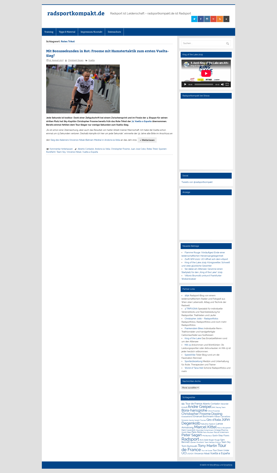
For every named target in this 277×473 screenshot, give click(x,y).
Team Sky (61, 152)
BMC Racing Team (218, 407)
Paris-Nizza (197, 432)
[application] (206, 73)
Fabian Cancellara (222, 416)
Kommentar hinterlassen (61, 149)
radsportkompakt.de (75, 13)
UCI (184, 453)
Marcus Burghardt (224, 428)
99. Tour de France (191, 403)
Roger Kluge (214, 440)
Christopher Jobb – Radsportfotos (201, 318)
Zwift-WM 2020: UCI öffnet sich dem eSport (206, 259)
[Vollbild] (227, 84)
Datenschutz (114, 31)
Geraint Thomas (200, 420)
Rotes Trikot (152, 149)
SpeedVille (190, 355)
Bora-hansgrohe (194, 410)
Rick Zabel (204, 440)
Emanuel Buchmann (203, 416)
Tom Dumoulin (189, 446)
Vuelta (91, 60)
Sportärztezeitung (193, 361)
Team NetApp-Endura (213, 442)
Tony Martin (207, 446)
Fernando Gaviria (187, 420)
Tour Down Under (221, 450)
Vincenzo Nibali (74, 152)
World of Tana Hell (194, 368)
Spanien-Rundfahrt (197, 442)
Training (48, 31)
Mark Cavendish (188, 430)
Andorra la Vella (102, 149)
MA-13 (188, 345)
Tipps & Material (67, 31)
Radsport (190, 439)
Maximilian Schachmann (205, 430)
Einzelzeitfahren (187, 416)
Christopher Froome (120, 149)
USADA (190, 454)
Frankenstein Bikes (194, 328)
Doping (216, 414)
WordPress (214, 465)
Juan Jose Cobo (138, 149)
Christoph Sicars (75, 60)
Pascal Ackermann (221, 432)
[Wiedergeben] (185, 84)
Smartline (228, 465)
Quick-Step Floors (220, 435)
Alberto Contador (86, 149)
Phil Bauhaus (207, 436)
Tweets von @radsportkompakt (197, 182)
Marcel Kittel (205, 427)
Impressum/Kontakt (91, 31)
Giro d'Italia (213, 419)
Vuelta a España (90, 152)
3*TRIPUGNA (191, 308)
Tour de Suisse (206, 451)
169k (187, 295)
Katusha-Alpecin (208, 424)
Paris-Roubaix (208, 432)
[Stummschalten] (222, 84)
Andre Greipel (200, 406)
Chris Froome (214, 411)
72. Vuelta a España (142, 121)
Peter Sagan (191, 435)
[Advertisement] (206, 217)
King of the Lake (193, 338)
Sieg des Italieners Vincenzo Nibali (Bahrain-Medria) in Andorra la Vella (85, 140)
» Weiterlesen (147, 140)
